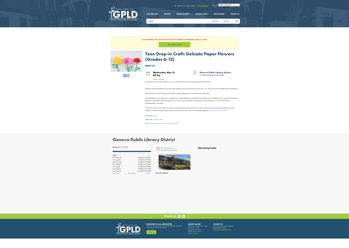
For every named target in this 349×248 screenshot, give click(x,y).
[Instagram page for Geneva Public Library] (183, 216)
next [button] (148, 173)
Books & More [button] (182, 14)
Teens (154, 116)
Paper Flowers (161, 123)
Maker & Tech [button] (201, 14)
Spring (155, 123)
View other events (174, 45)
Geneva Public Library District (215, 72)
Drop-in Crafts (170, 123)
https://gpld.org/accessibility (217, 110)
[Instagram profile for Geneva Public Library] (216, 6)
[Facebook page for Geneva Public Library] (179, 216)
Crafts (176, 123)
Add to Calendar (158, 79)
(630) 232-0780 (221, 228)
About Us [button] (235, 14)
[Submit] (237, 21)
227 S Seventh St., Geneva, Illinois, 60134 (168, 149)
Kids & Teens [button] (219, 14)
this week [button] (131, 173)
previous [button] (116, 173)
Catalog (216, 21)
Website (226, 21)
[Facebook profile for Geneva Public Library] (213, 6)
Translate (236, 7)
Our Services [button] (152, 14)
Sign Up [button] (151, 232)
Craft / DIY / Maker (158, 119)
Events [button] (167, 14)
